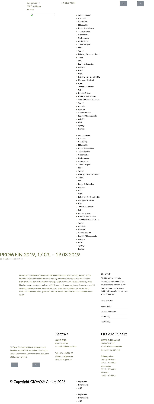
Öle (79, 61)
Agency (81, 126)
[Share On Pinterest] (12, 399)
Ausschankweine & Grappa (88, 100)
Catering (81, 119)
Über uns (81, 18)
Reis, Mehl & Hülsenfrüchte (89, 77)
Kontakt (81, 129)
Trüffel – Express (84, 44)
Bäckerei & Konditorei (87, 96)
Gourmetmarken (84, 113)
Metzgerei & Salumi (86, 80)
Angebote (105, 306)
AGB (80, 388)
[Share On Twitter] (9, 399)
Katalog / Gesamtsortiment (89, 54)
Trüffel (80, 57)
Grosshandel (83, 35)
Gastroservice (83, 38)
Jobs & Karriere (84, 31)
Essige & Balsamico (86, 64)
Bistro (80, 122)
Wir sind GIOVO (84, 15)
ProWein (19, 259)
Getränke (81, 106)
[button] (123, 3)
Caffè (80, 90)
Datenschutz (83, 385)
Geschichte (82, 22)
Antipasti (81, 67)
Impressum (82, 382)
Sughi (80, 74)
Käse (80, 83)
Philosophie (83, 25)
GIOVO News (106, 311)
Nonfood (81, 109)
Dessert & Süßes (84, 93)
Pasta (80, 70)
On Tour (104, 317)
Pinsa (80, 48)
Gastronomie (83, 41)
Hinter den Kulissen (86, 28)
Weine (80, 51)
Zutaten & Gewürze (86, 87)
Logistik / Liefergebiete (87, 116)
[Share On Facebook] (6, 399)
